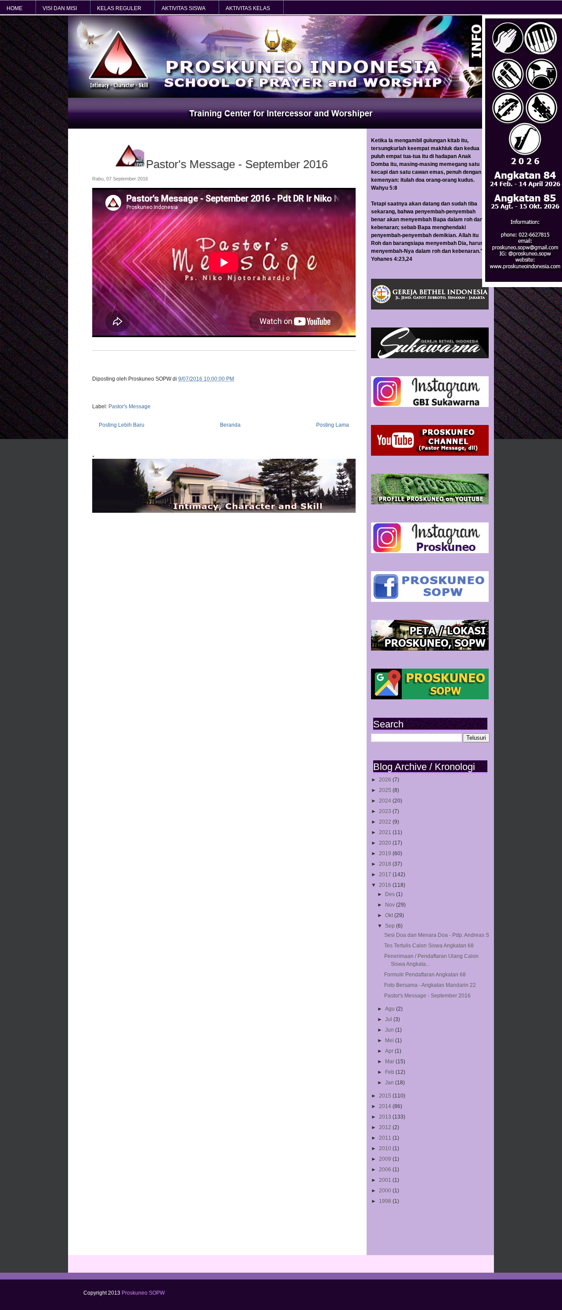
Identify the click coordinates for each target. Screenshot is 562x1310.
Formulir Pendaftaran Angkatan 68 (425, 975)
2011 (386, 1138)
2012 (386, 1127)
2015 (386, 1096)
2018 (386, 864)
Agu (390, 1009)
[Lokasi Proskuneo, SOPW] (430, 649)
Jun (390, 1030)
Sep (390, 926)
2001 (386, 1180)
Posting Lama (332, 425)
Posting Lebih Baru (121, 425)
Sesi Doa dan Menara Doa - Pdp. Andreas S (436, 935)
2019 (386, 853)
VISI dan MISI (60, 8)
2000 (386, 1191)
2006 (386, 1169)
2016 (386, 885)
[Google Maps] (430, 698)
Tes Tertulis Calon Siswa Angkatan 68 (429, 946)
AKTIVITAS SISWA (183, 8)
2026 (386, 780)
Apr (390, 1051)
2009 (386, 1159)
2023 (386, 811)
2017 (386, 874)
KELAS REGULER (119, 8)
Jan (390, 1083)
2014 (386, 1106)
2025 (386, 790)
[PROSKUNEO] (430, 551)
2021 (386, 832)
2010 (386, 1148)
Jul (389, 1019)
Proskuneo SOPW (143, 1293)
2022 (386, 822)
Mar (390, 1061)
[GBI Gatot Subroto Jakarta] (430, 308)
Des (390, 894)
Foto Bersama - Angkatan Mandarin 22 (430, 985)
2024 (386, 801)
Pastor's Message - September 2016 (427, 996)
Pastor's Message (129, 406)
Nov (390, 905)
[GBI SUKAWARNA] (430, 356)
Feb (390, 1072)
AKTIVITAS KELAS (248, 8)
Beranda (230, 425)
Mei (390, 1040)
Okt (389, 915)
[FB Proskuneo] (430, 600)
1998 (386, 1201)
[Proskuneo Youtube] (430, 454)
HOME (14, 8)
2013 (386, 1117)
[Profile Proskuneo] (430, 503)
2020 (386, 843)
